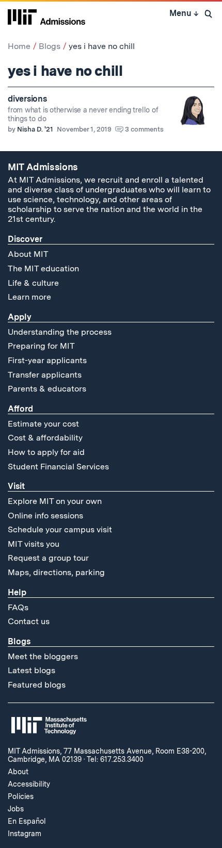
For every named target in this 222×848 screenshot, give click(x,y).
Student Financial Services (58, 466)
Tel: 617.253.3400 (115, 759)
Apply (19, 317)
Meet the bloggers (43, 656)
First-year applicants (47, 360)
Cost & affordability (45, 438)
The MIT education (43, 268)
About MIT (28, 254)
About (18, 772)
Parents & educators (47, 389)
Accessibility (29, 784)
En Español (27, 821)
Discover (25, 239)
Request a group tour (48, 558)
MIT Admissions (43, 166)
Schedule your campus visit (60, 529)
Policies (21, 796)
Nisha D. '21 (35, 129)
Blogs (49, 46)
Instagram (24, 833)
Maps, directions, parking (56, 572)
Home (19, 46)
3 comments (144, 129)
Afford (20, 409)
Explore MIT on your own (55, 501)
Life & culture (33, 283)
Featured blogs (37, 685)
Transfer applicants (45, 375)
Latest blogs (31, 670)
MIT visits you (33, 544)
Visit (16, 486)
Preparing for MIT (41, 346)
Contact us (29, 621)
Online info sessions (45, 515)
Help (17, 592)
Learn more (29, 297)
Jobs (16, 809)
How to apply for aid (46, 452)
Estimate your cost (43, 424)
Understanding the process (60, 332)
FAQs (18, 607)
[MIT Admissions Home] (46, 16)
